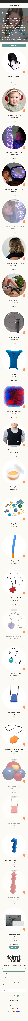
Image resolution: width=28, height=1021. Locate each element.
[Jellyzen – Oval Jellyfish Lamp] (14, 174)
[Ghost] (14, 359)
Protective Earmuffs (14, 76)
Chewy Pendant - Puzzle (14, 598)
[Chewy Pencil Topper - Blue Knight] (14, 845)
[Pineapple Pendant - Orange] (14, 734)
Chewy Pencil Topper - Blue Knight (14, 860)
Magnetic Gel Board (14, 934)
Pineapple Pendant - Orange (14, 749)
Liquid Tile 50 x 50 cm (14, 411)
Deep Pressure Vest (14, 450)
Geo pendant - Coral (14, 823)
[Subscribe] (24, 990)
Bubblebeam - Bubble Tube (14, 152)
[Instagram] (14, 996)
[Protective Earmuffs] (14, 62)
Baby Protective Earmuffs (14, 115)
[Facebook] (10, 996)
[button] (24, 62)
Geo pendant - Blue (14, 712)
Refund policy (14, 1005)
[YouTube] (17, 996)
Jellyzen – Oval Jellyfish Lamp (14, 189)
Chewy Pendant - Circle (14, 673)
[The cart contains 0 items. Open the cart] (25, 5)
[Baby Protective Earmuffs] (14, 100)
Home (3, 10)
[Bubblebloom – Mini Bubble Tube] (14, 211)
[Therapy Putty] (14, 472)
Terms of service (14, 1003)
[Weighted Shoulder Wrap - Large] (14, 248)
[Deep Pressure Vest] (14, 435)
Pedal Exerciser (14, 300)
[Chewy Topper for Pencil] (14, 546)
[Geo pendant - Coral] (14, 808)
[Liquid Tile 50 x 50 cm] (14, 396)
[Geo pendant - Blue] (14, 697)
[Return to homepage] (14, 958)
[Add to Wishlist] (24, 72)
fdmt (14, 81)
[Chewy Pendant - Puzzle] (14, 583)
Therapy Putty (14, 487)
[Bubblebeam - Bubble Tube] (14, 137)
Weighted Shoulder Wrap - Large (14, 263)
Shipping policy (14, 1008)
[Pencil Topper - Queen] (14, 882)
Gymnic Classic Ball (14, 786)
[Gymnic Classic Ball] (14, 771)
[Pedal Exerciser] (14, 285)
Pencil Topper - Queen (14, 897)
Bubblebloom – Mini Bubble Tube (14, 226)
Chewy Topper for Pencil (14, 561)
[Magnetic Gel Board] (14, 919)
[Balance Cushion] (14, 322)
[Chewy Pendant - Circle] (14, 659)
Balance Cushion (14, 337)
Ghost (14, 374)
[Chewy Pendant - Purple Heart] (14, 622)
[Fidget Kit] (14, 509)
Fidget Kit (14, 524)
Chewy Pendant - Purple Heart (14, 636)
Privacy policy (14, 1000)
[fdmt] (14, 5)
